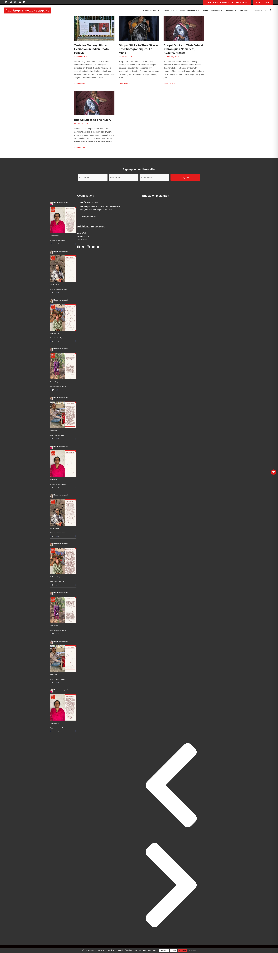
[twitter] (11, 2)
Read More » (79, 84)
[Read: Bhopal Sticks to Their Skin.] (94, 103)
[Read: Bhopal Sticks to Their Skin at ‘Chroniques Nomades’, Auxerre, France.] (184, 28)
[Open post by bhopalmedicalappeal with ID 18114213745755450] (63, 366)
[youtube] (20, 2)
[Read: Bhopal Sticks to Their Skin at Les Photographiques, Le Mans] (139, 28)
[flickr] (24, 2)
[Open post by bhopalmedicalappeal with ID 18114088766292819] (63, 268)
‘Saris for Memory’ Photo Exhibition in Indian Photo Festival (91, 49)
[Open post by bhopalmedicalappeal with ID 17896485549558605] (63, 317)
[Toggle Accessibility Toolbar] (273, 472)
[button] (270, 10)
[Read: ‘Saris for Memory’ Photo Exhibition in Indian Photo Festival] (94, 28)
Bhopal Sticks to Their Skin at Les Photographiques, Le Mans (138, 49)
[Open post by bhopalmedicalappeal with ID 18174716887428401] (63, 220)
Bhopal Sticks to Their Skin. (92, 119)
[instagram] (16, 2)
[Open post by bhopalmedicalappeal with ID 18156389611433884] (63, 415)
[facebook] (7, 2)
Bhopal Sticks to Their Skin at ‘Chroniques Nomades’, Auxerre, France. (183, 49)
